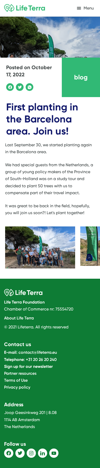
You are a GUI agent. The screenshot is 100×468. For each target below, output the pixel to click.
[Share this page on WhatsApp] (29, 86)
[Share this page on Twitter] (19, 86)
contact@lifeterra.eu (37, 352)
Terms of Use (16, 380)
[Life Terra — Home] (24, 8)
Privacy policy (17, 387)
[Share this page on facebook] (9, 86)
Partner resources (20, 373)
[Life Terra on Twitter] (20, 453)
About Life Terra (19, 318)
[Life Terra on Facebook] (8, 453)
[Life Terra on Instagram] (31, 453)
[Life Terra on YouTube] (53, 453)
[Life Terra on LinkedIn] (42, 453)
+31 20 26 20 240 (41, 359)
